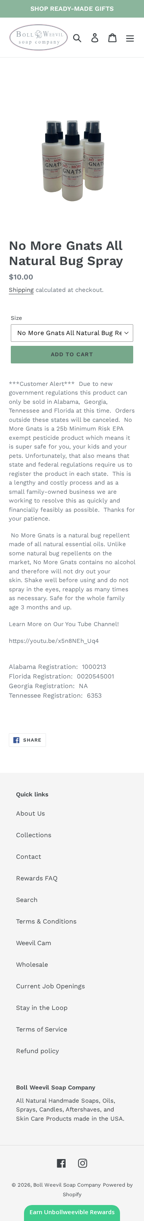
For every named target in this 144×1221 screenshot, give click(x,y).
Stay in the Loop (42, 1008)
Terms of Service (41, 1029)
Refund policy (37, 1051)
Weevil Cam (33, 943)
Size (16, 318)
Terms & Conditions (46, 921)
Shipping (21, 289)
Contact (28, 856)
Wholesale (32, 964)
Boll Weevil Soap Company (67, 1185)
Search (27, 900)
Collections (33, 835)
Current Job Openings (50, 986)
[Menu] (130, 37)
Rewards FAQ (37, 878)
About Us (30, 813)
